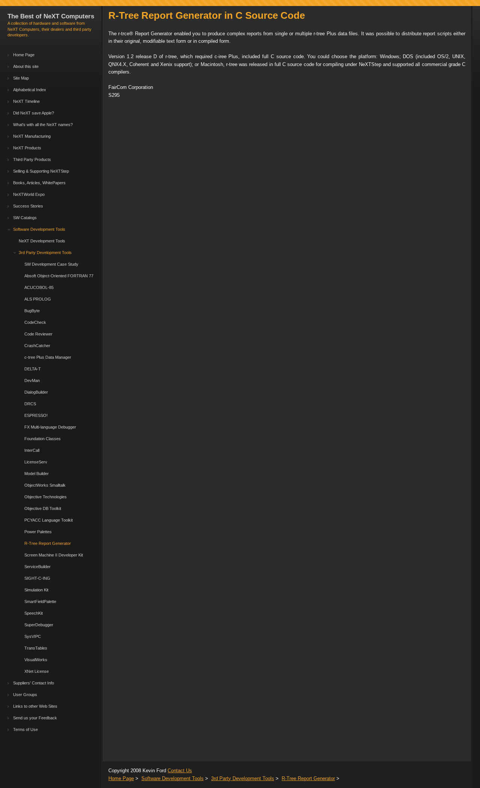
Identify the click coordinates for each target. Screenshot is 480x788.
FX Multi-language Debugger (50, 427)
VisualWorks (35, 659)
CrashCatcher (37, 345)
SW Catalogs (25, 217)
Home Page (23, 55)
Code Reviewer (38, 334)
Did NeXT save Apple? (33, 113)
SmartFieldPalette (40, 601)
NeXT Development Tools (42, 241)
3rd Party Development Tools (45, 252)
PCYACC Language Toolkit (48, 520)
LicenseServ (35, 462)
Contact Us (180, 770)
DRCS (30, 404)
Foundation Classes (42, 438)
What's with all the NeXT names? (43, 124)
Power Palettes (38, 531)
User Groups (25, 694)
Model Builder (36, 473)
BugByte (32, 310)
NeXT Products (27, 148)
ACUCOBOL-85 (39, 287)
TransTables (35, 648)
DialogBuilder (36, 392)
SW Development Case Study (51, 264)
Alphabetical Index (29, 89)
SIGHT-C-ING (37, 578)
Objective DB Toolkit (42, 508)
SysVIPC (32, 636)
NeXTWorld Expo (29, 194)
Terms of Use (25, 729)
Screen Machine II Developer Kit (53, 555)
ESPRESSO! (36, 415)
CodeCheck (35, 322)
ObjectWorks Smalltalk (45, 485)
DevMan (32, 380)
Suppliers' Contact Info (33, 683)
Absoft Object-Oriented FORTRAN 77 (58, 276)
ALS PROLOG (37, 299)
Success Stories (28, 206)
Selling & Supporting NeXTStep (41, 171)
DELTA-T (32, 369)
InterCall (31, 450)
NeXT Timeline (26, 101)
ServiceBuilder (37, 566)
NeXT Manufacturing (32, 136)
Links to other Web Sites (35, 706)
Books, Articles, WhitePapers (39, 182)
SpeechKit (33, 613)
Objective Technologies (45, 497)
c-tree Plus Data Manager (47, 357)
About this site (26, 66)
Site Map (21, 78)
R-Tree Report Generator (47, 543)
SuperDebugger (38, 625)
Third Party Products (32, 159)
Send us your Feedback (35, 718)
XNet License (36, 671)
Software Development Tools (39, 229)
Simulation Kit (36, 590)
